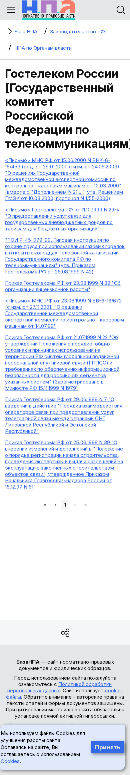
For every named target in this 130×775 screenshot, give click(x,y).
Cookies (10, 761)
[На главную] (48, 10)
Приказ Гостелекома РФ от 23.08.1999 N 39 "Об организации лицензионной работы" (63, 286)
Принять (107, 747)
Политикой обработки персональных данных (59, 687)
